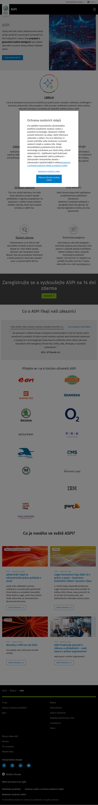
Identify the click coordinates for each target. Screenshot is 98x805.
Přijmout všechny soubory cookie (49, 178)
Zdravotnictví (56, 708)
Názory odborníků (10, 736)
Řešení (13, 690)
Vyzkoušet (48, 296)
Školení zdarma (25, 237)
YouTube (29, 765)
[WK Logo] (11, 774)
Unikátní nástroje (24, 187)
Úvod (4, 690)
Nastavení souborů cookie (49, 171)
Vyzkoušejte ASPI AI (12, 57)
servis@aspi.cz (83, 264)
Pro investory (8, 746)
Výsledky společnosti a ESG (62, 718)
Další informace (14, 607)
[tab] (37, 327)
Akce (4, 713)
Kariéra (5, 741)
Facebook (4, 765)
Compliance (55, 723)
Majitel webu (8, 751)
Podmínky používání (11, 789)
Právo (52, 728)
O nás (4, 702)
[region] (49, 149)
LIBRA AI (49, 97)
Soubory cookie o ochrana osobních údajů (44, 789)
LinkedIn (21, 765)
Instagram (12, 765)
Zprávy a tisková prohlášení (14, 708)
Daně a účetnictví (58, 713)
